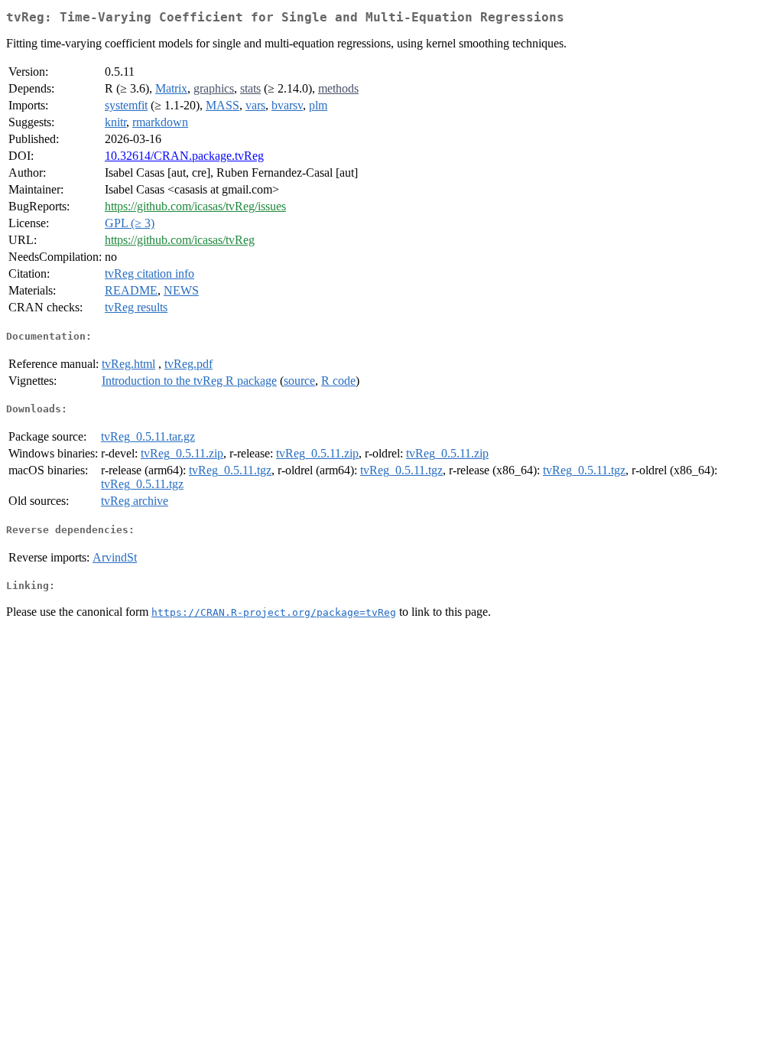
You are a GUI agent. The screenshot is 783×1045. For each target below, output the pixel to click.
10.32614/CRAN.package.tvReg (184, 155)
